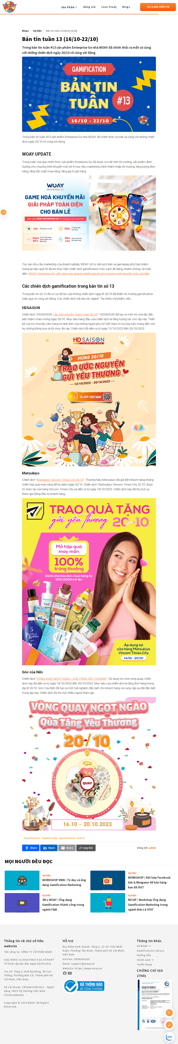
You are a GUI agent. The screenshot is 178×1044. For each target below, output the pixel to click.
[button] (69, 7)
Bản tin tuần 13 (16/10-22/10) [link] (61, 31)
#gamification (67, 838)
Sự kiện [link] (37, 31)
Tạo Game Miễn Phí (158, 7)
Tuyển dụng (144, 964)
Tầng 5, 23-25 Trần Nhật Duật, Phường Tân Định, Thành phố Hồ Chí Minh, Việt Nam (94, 950)
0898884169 (82, 959)
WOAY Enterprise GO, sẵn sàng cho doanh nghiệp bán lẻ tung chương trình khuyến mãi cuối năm (89, 273)
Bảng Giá (89, 7)
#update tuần (49, 838)
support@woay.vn (83, 963)
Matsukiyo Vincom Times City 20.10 (60, 480)
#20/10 (81, 838)
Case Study (109, 7)
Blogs (126, 7)
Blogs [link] (25, 31)
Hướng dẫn (144, 955)
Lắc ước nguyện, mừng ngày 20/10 (75, 314)
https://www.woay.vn (88, 968)
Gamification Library (150, 950)
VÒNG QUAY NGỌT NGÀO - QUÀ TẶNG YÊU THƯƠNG (71, 678)
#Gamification (31, 838)
